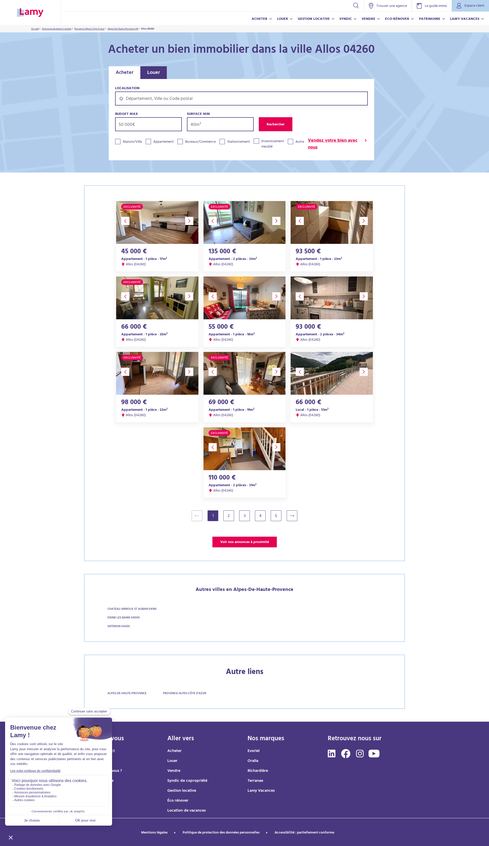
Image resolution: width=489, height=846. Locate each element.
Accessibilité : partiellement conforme (304, 832)
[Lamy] (30, 13)
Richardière (258, 771)
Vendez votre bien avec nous (332, 144)
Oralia (253, 761)
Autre (299, 142)
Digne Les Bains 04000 (123, 618)
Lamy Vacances (261, 791)
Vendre (173, 771)
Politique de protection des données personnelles (221, 832)
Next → (294, 515)
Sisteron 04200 (118, 626)
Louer (153, 73)
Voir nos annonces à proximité (244, 542)
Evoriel (254, 751)
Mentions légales (154, 832)
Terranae (255, 781)
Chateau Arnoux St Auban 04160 (132, 609)
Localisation (127, 88)
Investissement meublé (272, 144)
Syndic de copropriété (187, 781)
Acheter (124, 73)
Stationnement (238, 142)
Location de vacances (186, 811)
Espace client (474, 6)
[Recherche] (356, 5)
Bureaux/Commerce (200, 142)
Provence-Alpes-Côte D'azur (184, 693)
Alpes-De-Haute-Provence (126, 693)
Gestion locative (181, 791)
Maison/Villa (132, 142)
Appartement (163, 142)
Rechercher (275, 124)
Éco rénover (177, 801)
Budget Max (126, 114)
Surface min (198, 114)
